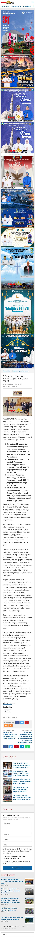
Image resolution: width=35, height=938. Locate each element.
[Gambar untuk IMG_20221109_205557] (17, 393)
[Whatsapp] (27, 746)
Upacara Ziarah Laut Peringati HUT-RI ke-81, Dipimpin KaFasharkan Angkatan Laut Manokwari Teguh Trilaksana (22, 775)
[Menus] (32, 2)
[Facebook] (17, 722)
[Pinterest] (27, 722)
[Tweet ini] (10, 746)
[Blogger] (6, 725)
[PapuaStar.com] (8, 2)
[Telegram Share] (22, 746)
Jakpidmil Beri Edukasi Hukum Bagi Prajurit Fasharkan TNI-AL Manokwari (10, 734)
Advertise (24, 926)
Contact (14, 928)
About (18, 926)
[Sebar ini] (5, 746)
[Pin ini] (16, 746)
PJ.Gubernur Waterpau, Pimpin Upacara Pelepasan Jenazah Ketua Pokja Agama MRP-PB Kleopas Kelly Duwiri (25, 736)
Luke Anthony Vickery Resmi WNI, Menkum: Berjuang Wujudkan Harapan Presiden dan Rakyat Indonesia (20, 791)
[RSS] (10, 725)
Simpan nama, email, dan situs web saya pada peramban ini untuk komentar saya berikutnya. (17, 851)
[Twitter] (22, 722)
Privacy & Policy (5, 928)
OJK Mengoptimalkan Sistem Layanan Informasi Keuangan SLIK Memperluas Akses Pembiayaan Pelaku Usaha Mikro (22, 799)
